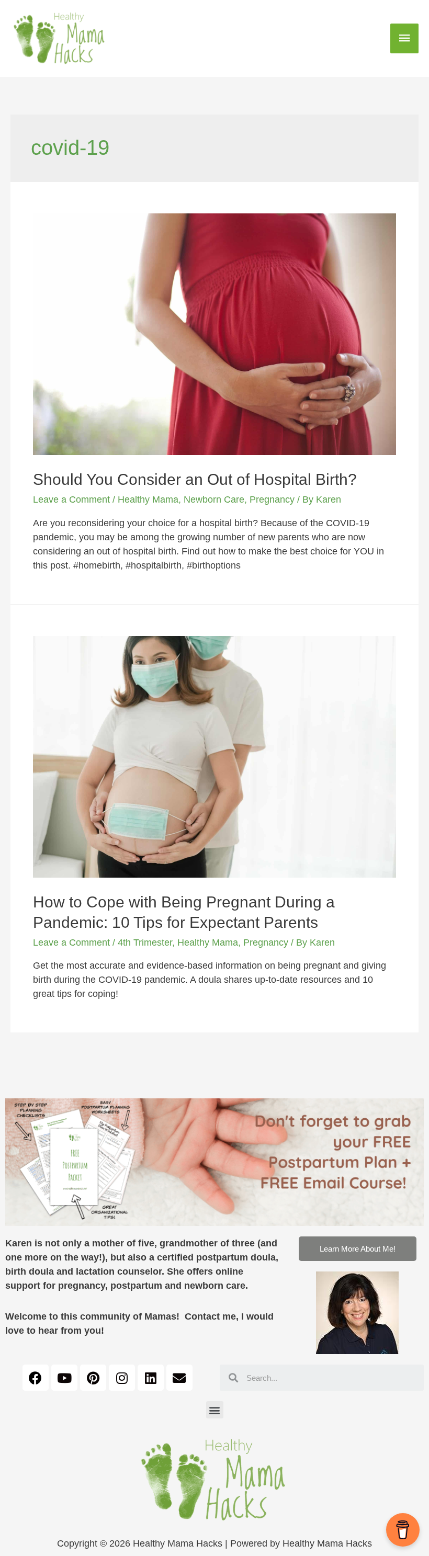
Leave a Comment (71, 499)
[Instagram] (122, 1378)
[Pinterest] (93, 1378)
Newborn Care (214, 499)
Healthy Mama (148, 499)
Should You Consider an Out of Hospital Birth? (195, 479)
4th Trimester (145, 942)
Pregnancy (272, 499)
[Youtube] (64, 1378)
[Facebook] (35, 1378)
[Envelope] (179, 1378)
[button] (357, 1248)
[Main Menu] (404, 38)
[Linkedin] (151, 1378)
